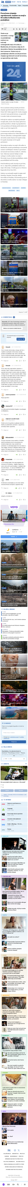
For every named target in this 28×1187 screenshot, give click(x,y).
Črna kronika (13, 5)
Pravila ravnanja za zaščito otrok (14, 1164)
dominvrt (6, 1035)
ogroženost (15, 187)
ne (3, 787)
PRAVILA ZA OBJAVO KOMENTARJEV (12, 328)
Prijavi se (19, 339)
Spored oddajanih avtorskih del (14, 1166)
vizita (5, 915)
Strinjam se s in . (14, 737)
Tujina (19, 5)
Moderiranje (13, 1156)
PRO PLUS (22, 1153)
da (3, 785)
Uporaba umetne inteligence (14, 1169)
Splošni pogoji (20, 1161)
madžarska (12, 190)
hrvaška (23, 187)
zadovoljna (7, 876)
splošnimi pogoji (14, 737)
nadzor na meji (6, 187)
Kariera (7, 1156)
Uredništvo (15, 1153)
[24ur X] (19, 1150)
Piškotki (21, 1156)
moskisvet (6, 995)
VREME (13, 536)
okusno (5, 1072)
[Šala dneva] (24, 758)
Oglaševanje (7, 1153)
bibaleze (5, 836)
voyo (4, 1111)
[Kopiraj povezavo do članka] (25, 29)
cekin (4, 955)
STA (5, 29)
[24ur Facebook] (15, 1150)
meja (18, 190)
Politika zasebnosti (9, 1161)
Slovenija (5, 5)
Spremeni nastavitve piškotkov (14, 1158)
